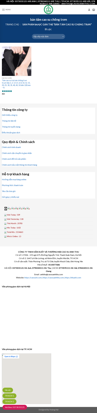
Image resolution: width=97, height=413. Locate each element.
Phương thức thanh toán (12, 185)
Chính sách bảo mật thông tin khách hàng (19, 165)
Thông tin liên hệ (9, 121)
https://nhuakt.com (73, 277)
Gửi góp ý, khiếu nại (10, 197)
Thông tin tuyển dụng (11, 126)
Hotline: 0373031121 (15, 407)
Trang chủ (12, 24)
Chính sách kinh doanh (11, 147)
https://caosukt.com (33, 277)
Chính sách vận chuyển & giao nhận (17, 153)
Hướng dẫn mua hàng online (14, 179)
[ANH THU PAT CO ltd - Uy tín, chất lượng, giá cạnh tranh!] (48, 9)
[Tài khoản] (89, 9)
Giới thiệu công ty (9, 115)
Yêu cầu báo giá (8, 191)
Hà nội (8, 390)
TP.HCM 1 (9, 396)
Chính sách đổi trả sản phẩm (14, 159)
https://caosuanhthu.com (53, 277)
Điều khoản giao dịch (11, 132)
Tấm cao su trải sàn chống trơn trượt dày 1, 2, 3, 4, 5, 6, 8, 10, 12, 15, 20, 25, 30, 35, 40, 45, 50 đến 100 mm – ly (16, 84)
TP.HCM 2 (9, 401)
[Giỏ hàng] (93, 9)
